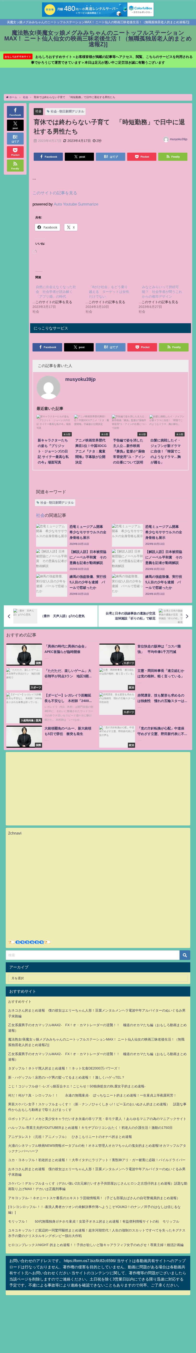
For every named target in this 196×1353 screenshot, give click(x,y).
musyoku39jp (178, 139)
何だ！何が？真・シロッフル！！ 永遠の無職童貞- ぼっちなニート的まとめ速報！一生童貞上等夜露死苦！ (92, 1095)
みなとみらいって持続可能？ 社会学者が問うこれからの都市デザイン (162, 291)
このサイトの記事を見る (55, 193)
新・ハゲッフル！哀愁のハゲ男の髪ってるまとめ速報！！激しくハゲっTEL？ (66, 1077)
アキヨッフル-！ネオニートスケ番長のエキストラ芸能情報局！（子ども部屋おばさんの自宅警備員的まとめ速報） (94, 1198)
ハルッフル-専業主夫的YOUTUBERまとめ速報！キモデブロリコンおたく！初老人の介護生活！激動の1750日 (90, 1127)
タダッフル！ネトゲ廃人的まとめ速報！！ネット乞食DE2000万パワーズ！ (64, 1068)
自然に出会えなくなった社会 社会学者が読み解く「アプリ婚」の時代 (56, 291)
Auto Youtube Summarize (76, 204)
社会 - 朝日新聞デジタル (67, 111)
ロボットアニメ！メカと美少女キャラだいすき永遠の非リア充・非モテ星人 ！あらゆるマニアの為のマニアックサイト (97, 1118)
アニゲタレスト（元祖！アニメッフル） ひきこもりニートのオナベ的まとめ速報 (70, 1136)
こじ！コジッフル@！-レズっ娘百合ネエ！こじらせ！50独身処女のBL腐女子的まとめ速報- (77, 1086)
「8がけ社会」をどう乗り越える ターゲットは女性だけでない (109, 291)
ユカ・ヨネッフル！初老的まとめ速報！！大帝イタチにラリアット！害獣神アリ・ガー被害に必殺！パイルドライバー (96, 1160)
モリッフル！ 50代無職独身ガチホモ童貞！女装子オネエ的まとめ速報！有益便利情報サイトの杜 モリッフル (93, 1221)
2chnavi (15, 833)
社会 (38, 111)
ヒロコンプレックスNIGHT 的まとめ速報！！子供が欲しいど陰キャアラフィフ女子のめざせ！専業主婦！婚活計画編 (96, 1245)
